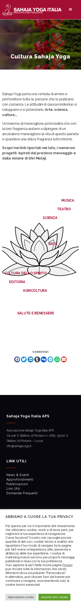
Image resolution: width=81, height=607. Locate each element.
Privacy (67, 565)
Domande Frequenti (22, 493)
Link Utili (13, 488)
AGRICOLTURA (34, 291)
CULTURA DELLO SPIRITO (25, 273)
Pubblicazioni (17, 484)
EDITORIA (17, 282)
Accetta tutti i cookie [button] (54, 597)
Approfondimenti (19, 479)
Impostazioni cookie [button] (21, 597)
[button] (70, 9)
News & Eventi (17, 475)
